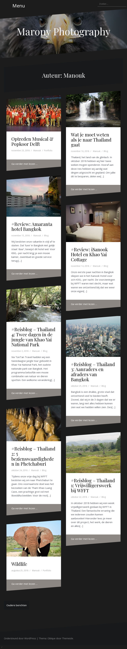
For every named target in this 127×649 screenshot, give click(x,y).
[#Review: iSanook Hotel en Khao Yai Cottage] (93, 221)
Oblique (51, 638)
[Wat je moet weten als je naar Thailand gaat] (93, 109)
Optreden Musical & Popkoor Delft (32, 141)
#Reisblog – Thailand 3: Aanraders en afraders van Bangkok (93, 371)
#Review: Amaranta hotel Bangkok (31, 226)
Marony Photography (63, 31)
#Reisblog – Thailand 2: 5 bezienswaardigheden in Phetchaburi (33, 456)
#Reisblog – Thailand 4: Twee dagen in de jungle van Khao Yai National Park (33, 336)
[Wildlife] (33, 538)
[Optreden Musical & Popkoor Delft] (33, 113)
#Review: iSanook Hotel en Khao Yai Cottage (89, 254)
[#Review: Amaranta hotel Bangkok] (33, 196)
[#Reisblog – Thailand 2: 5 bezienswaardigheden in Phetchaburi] (33, 423)
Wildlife (19, 564)
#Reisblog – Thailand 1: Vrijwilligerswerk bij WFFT (93, 485)
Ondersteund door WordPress (20, 638)
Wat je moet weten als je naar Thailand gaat (91, 139)
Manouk (37, 150)
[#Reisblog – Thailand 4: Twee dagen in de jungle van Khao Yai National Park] (33, 304)
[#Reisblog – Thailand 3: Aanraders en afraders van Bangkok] (93, 336)
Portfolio (48, 150)
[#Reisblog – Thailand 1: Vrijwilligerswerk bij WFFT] (93, 452)
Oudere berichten (16, 605)
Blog (106, 151)
